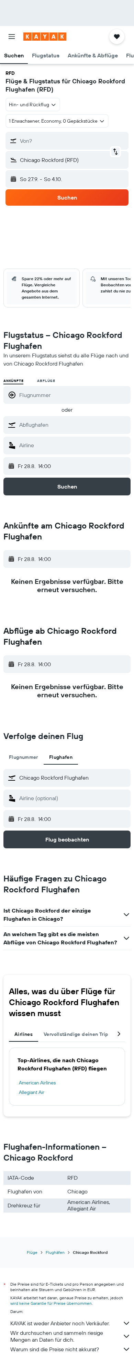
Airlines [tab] (23, 1034)
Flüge (32, 1252)
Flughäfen (55, 1252)
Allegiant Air (31, 1092)
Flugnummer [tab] (23, 757)
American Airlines (37, 1083)
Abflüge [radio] (46, 381)
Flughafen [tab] (60, 757)
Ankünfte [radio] (13, 381)
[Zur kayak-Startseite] (44, 36)
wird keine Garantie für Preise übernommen (51, 1303)
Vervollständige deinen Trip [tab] (76, 1034)
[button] (11, 36)
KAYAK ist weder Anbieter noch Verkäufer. (60, 1323)
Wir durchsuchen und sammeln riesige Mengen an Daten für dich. (56, 1336)
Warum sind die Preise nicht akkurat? (54, 1349)
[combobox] (73, 424)
